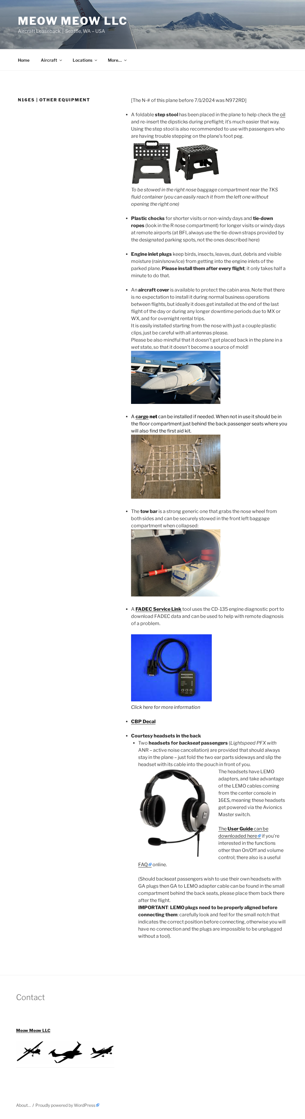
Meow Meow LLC (72, 20)
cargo (142, 416)
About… (23, 1105)
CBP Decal (143, 721)
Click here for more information (165, 707)
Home (23, 60)
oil (282, 114)
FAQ (143, 864)
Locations (82, 60)
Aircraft (49, 60)
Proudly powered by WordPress (65, 1105)
